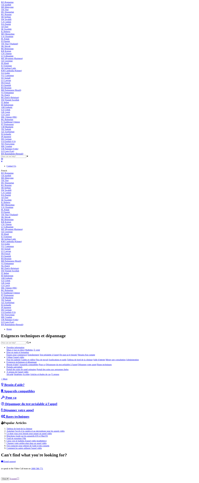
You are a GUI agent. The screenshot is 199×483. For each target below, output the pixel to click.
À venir (36, 350)
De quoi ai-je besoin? (68, 355)
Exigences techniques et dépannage (21, 362)
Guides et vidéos (28, 360)
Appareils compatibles (28, 364)
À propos (55, 374)
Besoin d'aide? (12, 364)
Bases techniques (104, 364)
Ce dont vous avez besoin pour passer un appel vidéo (29, 433)
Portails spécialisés (14, 367)
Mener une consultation (116, 360)
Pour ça (42, 364)
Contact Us (11, 166)
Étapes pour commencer (16, 355)
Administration (132, 360)
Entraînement (33, 355)
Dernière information (15, 347)
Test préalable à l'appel (49, 355)
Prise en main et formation (17, 352)
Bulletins (29, 350)
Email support (9, 461)
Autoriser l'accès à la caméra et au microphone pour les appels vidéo (35, 431)
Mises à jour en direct (15, 350)
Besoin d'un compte (86, 355)
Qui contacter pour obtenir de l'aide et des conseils (27, 446)
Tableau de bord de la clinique (80, 360)
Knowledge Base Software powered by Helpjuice (99, 476)
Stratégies (18, 374)
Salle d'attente (99, 360)
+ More (4, 379)
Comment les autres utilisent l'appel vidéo (24, 448)
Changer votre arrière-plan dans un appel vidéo (26, 443)
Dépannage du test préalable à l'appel (62, 364)
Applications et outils (57, 360)
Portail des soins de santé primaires (21, 369)
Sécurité (9, 374)
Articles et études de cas (40, 374)
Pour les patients (13, 360)
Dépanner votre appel (87, 364)
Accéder (26, 374)
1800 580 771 (37, 468)
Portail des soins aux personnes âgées (52, 369)
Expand (13, 479)
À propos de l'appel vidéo (17, 372)
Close (4, 479)
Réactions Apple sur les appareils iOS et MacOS (27, 436)
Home (9, 329)
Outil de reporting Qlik (16, 438)
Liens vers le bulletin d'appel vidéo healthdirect (26, 441)
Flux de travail (42, 360)
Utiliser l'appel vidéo (15, 357)
